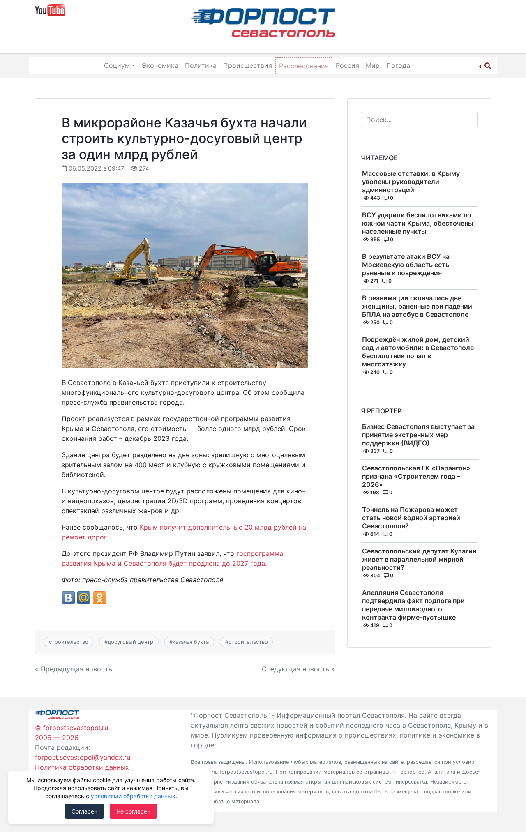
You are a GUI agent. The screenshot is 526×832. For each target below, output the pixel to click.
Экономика (160, 65)
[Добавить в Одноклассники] (99, 597)
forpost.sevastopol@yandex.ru (82, 757)
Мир (373, 65)
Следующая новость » (298, 669)
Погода (398, 65)
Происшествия (247, 65)
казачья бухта (191, 641)
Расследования (304, 66)
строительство (68, 641)
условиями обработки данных (133, 796)
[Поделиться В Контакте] (68, 597)
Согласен (84, 811)
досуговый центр (130, 641)
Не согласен (133, 811)
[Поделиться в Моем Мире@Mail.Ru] (83, 597)
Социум (117, 65)
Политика (201, 65)
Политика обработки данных (82, 767)
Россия (347, 65)
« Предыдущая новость (73, 669)
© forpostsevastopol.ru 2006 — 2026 (71, 733)
